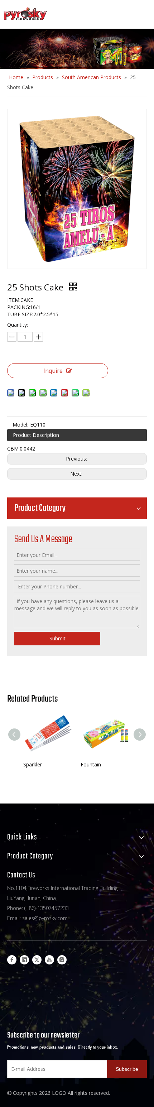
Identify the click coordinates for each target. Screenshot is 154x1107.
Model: (20, 424)
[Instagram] (62, 959)
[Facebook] (11, 959)
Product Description (36, 435)
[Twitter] (37, 959)
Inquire (53, 371)
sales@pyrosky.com (45, 918)
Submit (57, 638)
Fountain (91, 764)
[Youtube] (49, 959)
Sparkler (32, 764)
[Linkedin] (24, 959)
